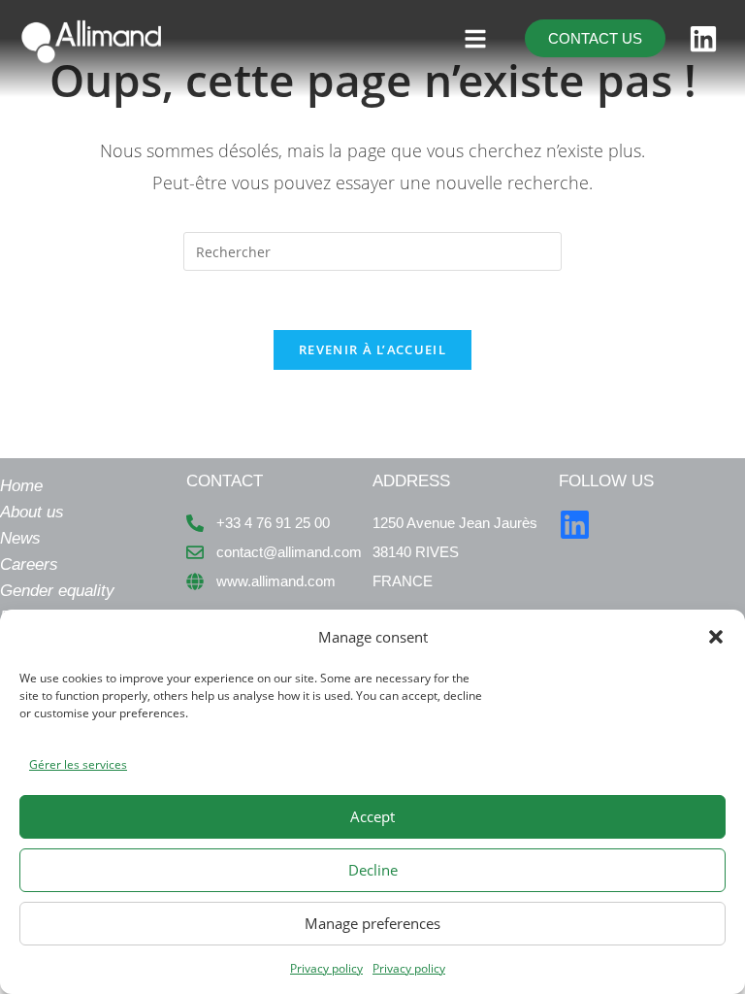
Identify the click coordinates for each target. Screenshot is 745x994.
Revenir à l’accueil (372, 349)
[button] (716, 636)
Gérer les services (78, 764)
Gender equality (57, 590)
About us (32, 512)
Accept (372, 816)
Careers (29, 564)
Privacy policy (326, 968)
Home (21, 486)
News (20, 538)
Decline (373, 869)
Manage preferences (372, 923)
